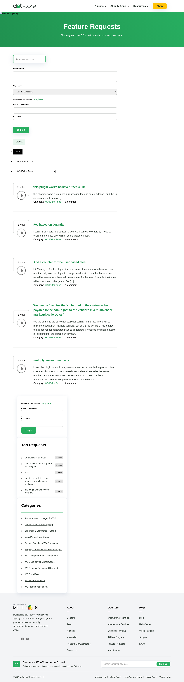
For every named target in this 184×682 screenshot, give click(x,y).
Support (143, 637)
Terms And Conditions (132, 677)
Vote (21, 195)
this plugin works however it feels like (59, 187)
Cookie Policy (165, 677)
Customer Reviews (117, 631)
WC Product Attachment (36, 587)
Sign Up (163, 664)
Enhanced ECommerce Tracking (40, 531)
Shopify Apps (118, 6)
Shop (160, 6)
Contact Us (72, 650)
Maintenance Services (118, 624)
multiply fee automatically (51, 360)
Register (38, 99)
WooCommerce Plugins (119, 618)
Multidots (71, 631)
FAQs (142, 644)
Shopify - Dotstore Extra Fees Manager (43, 549)
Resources (139, 6)
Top (18, 151)
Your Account (114, 650)
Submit (21, 130)
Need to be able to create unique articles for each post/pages (37, 481)
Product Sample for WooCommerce (41, 543)
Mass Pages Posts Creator (37, 537)
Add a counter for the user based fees (59, 262)
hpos (27, 472)
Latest (19, 141)
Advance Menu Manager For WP (40, 518)
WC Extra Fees (53, 201)
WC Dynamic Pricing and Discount (41, 568)
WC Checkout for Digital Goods (40, 562)
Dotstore (71, 618)
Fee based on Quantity (48, 224)
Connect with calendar (35, 458)
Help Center (145, 624)
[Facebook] (14, 639)
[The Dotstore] (24, 7)
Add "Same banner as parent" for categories (39, 465)
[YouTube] (27, 638)
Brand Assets (100, 677)
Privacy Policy (151, 677)
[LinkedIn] (22, 638)
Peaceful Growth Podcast (79, 644)
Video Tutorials (146, 631)
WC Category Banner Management (41, 556)
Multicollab (72, 637)
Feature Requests (116, 644)
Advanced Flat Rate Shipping (39, 524)
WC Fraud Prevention (35, 580)
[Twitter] (18, 639)
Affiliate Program (116, 637)
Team (69, 624)
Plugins (99, 6)
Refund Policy (115, 677)
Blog (141, 618)
